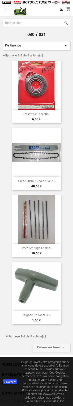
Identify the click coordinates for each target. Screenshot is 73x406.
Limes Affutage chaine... (37, 248)
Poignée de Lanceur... (36, 315)
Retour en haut (51, 347)
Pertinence (36, 45)
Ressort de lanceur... (36, 114)
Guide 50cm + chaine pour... (36, 181)
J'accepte (10, 381)
